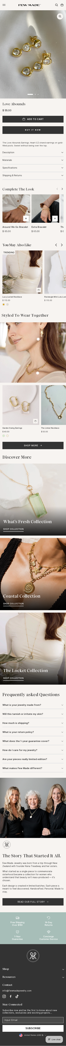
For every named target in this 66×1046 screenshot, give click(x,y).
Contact (7, 984)
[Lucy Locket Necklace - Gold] (4, 304)
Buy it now (33, 130)
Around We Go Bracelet (15, 227)
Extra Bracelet (39, 227)
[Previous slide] (56, 245)
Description (8, 152)
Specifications (9, 168)
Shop (5, 968)
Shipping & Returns (12, 175)
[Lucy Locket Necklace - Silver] (7, 304)
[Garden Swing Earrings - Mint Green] (4, 436)
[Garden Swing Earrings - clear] (7, 436)
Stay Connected (12, 1004)
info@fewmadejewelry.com (16, 990)
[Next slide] (62, 189)
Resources (8, 976)
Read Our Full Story (31, 902)
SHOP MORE (31, 445)
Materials (7, 160)
